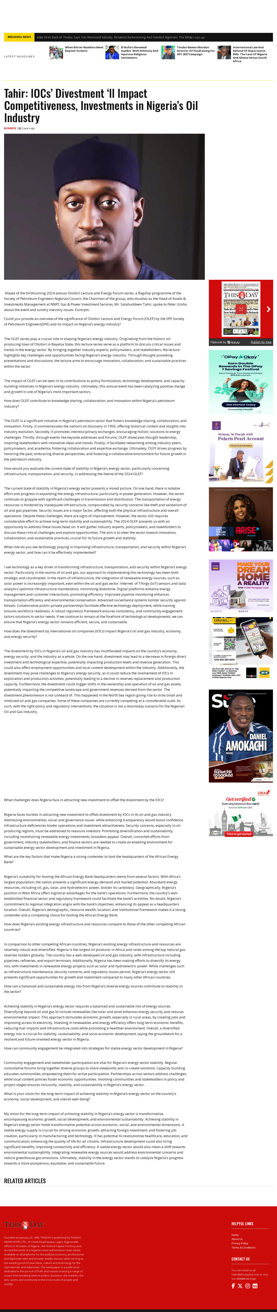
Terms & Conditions (244, 1247)
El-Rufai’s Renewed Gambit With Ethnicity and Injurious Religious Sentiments (139, 52)
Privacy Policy (240, 1243)
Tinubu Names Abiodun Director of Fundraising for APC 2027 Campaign (196, 50)
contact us (242, 1278)
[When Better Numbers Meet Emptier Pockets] (56, 52)
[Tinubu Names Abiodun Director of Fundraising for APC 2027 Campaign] (168, 52)
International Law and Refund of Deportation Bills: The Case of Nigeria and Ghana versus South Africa (250, 54)
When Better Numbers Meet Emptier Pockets (84, 49)
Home (235, 1235)
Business (10, 128)
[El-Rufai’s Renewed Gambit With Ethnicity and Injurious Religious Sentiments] (112, 52)
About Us (237, 1239)
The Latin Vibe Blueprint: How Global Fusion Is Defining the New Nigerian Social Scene (96, 37)
